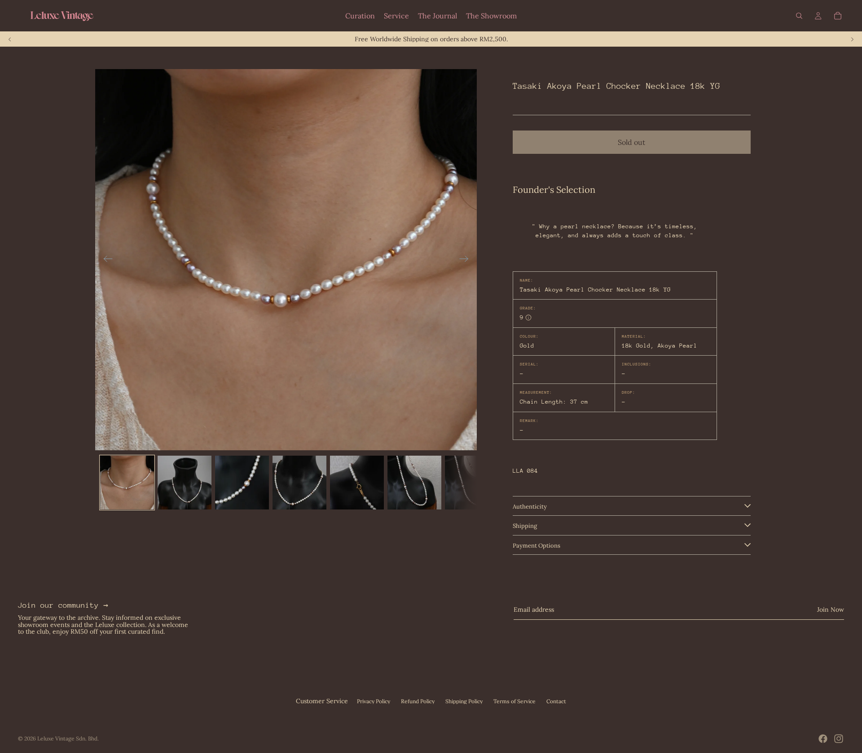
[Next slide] (852, 39)
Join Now (830, 609)
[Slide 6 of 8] (414, 482)
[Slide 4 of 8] (299, 482)
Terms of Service (514, 701)
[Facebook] (823, 738)
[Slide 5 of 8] (357, 482)
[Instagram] (838, 738)
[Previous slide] (10, 39)
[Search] (799, 16)
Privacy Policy (373, 701)
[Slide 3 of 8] (242, 482)
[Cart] (838, 16)
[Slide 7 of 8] (472, 482)
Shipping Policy (464, 701)
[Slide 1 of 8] (127, 482)
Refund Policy (418, 701)
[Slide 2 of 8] (184, 482)
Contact (556, 701)
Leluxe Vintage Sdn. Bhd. (68, 738)
